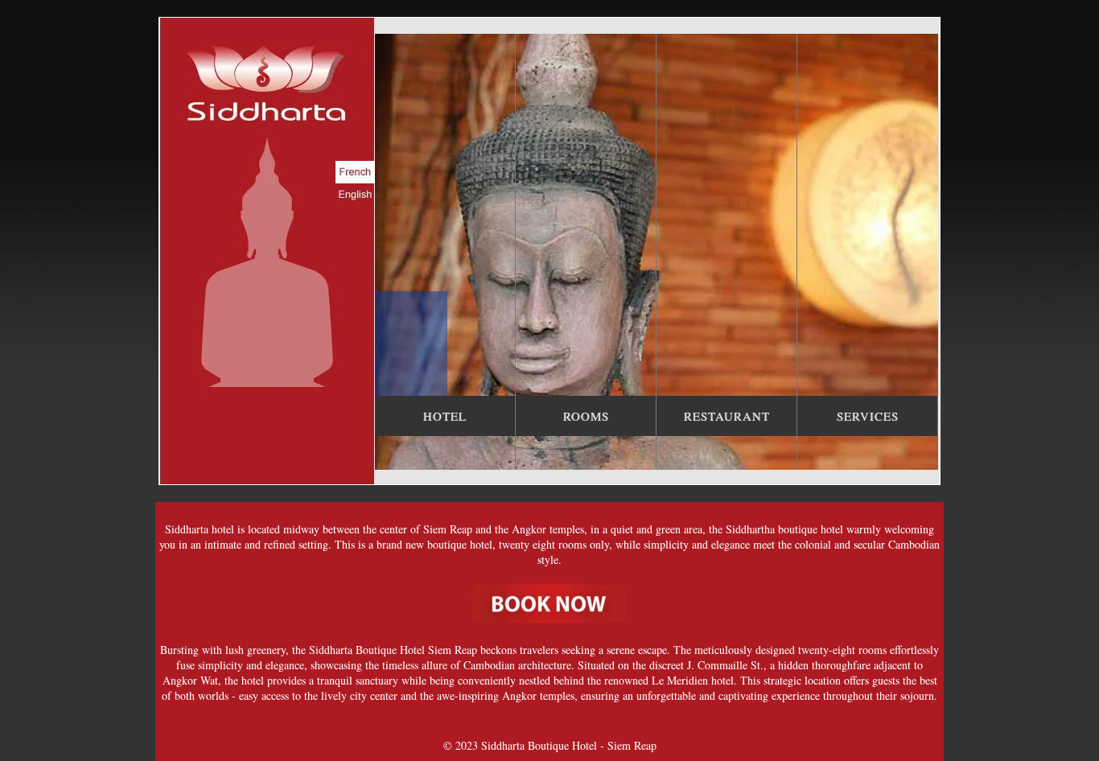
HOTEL (445, 416)
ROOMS (586, 416)
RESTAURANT (727, 416)
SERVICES (868, 416)
